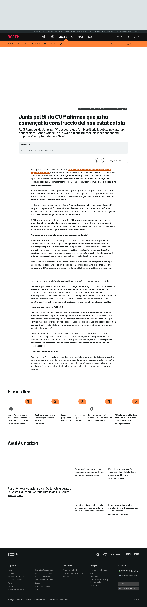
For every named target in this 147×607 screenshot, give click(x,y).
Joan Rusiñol (39, 424)
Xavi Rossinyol (113, 478)
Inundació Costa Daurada (55, 31)
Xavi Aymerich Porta (122, 424)
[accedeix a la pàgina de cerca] (134, 36)
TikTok (67, 31)
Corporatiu (119, 36)
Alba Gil (123, 478)
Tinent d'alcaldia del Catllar (123, 31)
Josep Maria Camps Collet (118, 514)
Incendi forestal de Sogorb (79, 31)
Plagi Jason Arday (94, 31)
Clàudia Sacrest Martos (16, 424)
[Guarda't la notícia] (97, 160)
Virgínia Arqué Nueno (15, 496)
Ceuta (43, 31)
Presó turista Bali (107, 31)
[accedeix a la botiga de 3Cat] (130, 36)
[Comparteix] (103, 160)
